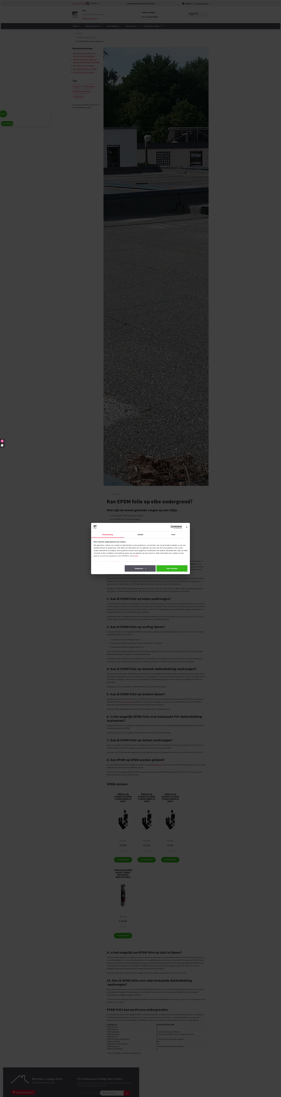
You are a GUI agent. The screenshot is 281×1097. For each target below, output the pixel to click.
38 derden (116, 561)
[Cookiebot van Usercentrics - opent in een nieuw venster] (172, 527)
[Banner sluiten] (186, 527)
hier (136, 556)
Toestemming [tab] (107, 534)
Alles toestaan (172, 568)
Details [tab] (140, 534)
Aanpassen (139, 568)
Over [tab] (173, 534)
